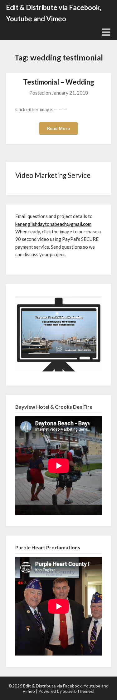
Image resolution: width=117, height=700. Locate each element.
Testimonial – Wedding (58, 82)
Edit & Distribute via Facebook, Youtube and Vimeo (53, 13)
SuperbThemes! (79, 691)
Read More (58, 128)
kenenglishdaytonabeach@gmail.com (53, 224)
